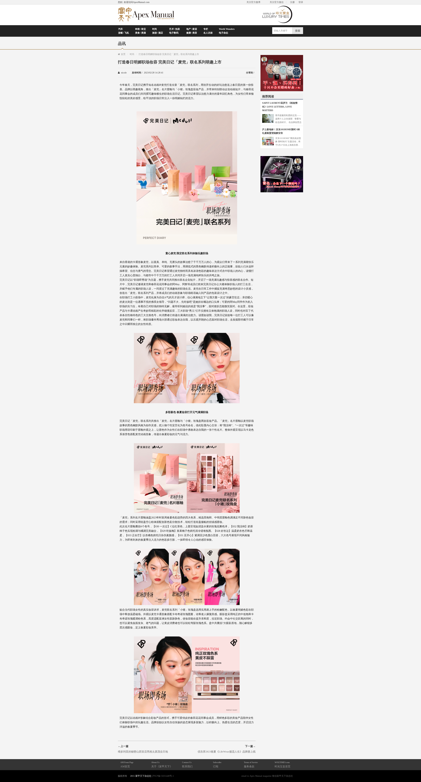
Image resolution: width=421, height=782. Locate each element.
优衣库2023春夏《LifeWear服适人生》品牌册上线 (227, 751)
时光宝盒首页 (282, 764)
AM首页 (126, 764)
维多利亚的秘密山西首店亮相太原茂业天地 (143, 751)
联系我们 (187, 764)
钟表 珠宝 (140, 29)
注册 (292, 2)
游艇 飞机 (123, 33)
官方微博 (414, 771)
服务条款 (251, 764)
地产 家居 (191, 29)
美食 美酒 (140, 33)
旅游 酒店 (157, 33)
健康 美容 (191, 33)
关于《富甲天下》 (161, 764)
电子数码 (173, 33)
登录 (300, 2)
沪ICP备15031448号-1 (163, 776)
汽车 (120, 29)
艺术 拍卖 (174, 29)
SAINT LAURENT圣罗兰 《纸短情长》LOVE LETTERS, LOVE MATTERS (279, 106)
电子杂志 (223, 33)
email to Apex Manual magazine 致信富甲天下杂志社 (267, 776)
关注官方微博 (253, 2)
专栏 (205, 29)
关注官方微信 (277, 2)
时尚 (154, 29)
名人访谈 (208, 33)
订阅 (217, 764)
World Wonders (227, 29)
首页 (123, 54)
